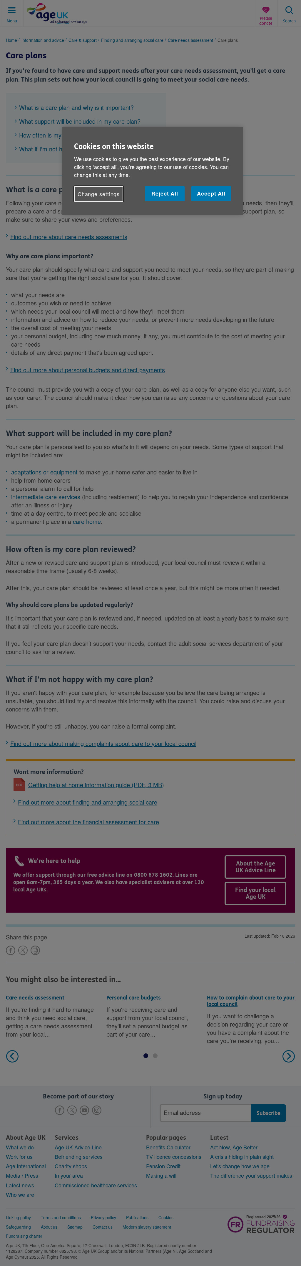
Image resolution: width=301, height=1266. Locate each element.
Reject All (164, 193)
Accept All (211, 193)
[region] (152, 171)
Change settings (99, 194)
